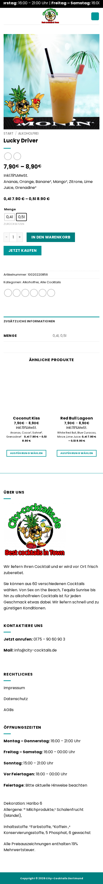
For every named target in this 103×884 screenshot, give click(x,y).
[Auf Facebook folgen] (6, 661)
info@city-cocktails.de (35, 650)
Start (8, 133)
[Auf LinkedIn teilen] (51, 293)
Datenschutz (16, 699)
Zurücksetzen (14, 224)
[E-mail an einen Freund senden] (34, 293)
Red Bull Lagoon (76, 418)
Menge (10, 209)
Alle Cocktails (50, 282)
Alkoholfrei (28, 133)
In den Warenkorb (50, 237)
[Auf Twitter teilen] (25, 293)
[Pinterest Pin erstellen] (42, 293)
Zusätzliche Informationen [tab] (29, 321)
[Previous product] (17, 156)
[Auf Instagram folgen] (12, 661)
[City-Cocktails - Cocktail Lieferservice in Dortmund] (50, 16)
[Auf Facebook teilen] (17, 293)
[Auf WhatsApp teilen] (8, 293)
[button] (6, 16)
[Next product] (7, 156)
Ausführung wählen (26, 453)
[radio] (10, 217)
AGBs (9, 709)
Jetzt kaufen (22, 250)
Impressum (14, 688)
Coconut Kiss (26, 418)
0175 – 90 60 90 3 (49, 639)
